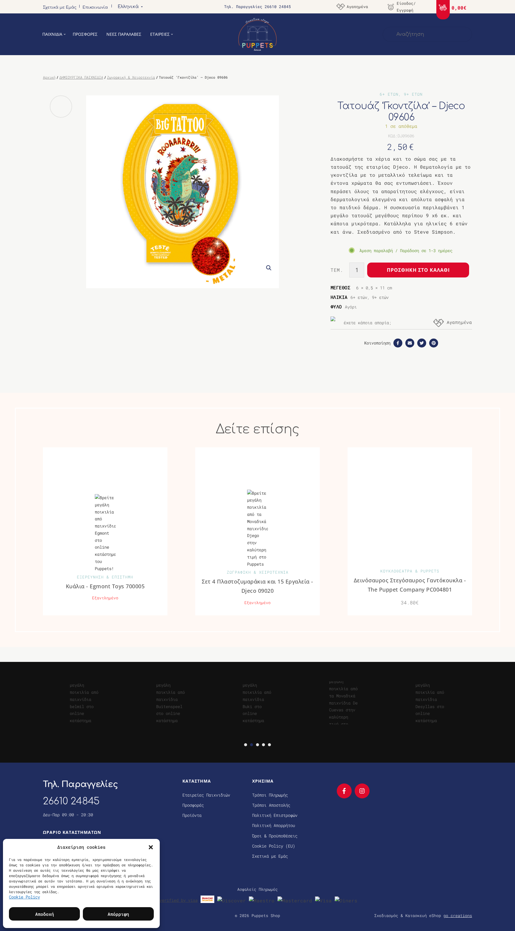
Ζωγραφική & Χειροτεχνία (131, 77)
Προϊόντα (191, 815)
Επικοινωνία (95, 7)
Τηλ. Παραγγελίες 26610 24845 (257, 6)
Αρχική (49, 77)
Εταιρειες (160, 34)
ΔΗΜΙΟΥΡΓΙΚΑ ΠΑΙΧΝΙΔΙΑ (81, 77)
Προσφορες (85, 34)
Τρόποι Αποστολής (271, 805)
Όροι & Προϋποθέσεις (274, 836)
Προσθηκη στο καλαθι (418, 270)
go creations (457, 915)
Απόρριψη (118, 914)
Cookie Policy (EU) (273, 846)
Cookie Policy (24, 897)
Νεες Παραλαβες (123, 34)
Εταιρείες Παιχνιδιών (206, 795)
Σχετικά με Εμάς (60, 7)
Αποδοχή (44, 914)
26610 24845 (71, 801)
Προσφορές (193, 805)
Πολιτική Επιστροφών (274, 815)
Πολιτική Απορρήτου (273, 825)
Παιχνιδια (52, 34)
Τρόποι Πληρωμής (270, 795)
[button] (151, 847)
